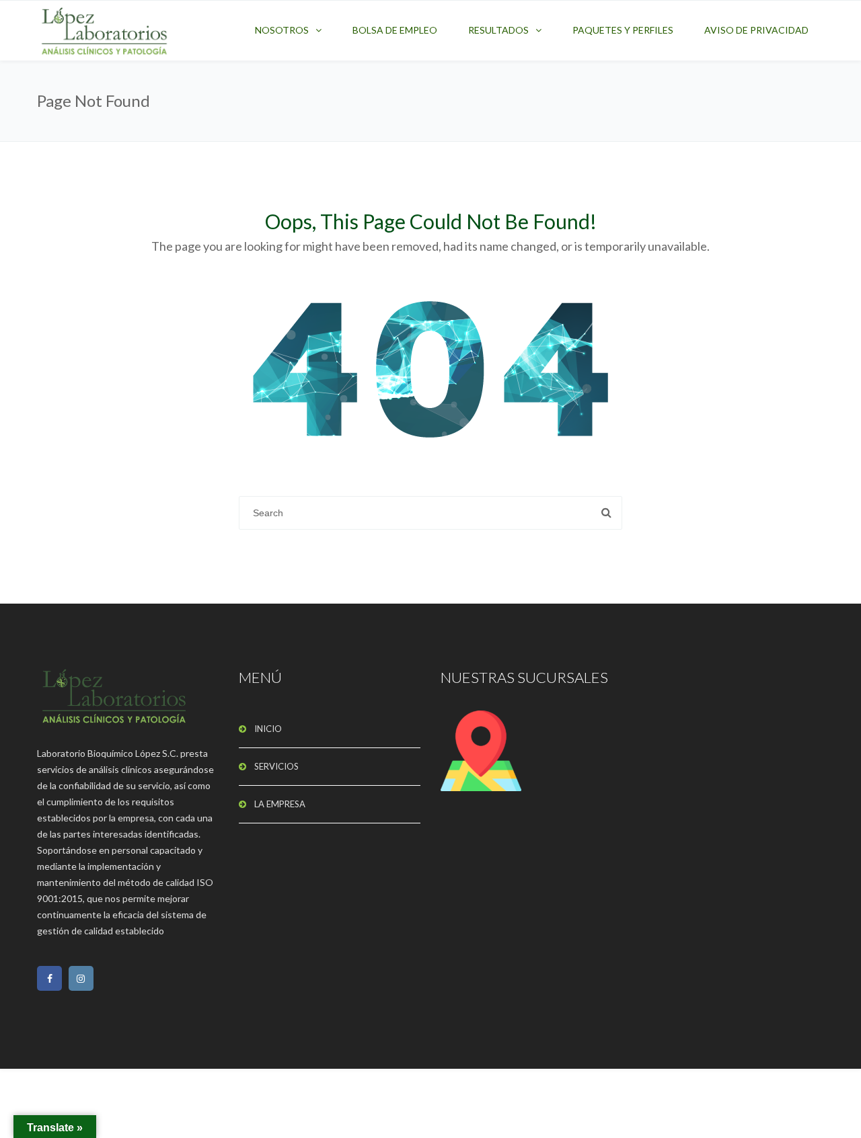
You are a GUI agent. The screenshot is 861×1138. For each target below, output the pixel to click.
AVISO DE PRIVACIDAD (756, 30)
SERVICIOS (276, 766)
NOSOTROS (282, 30)
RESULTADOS (498, 30)
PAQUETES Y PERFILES (622, 30)
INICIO (268, 728)
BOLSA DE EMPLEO (394, 30)
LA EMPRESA (279, 804)
